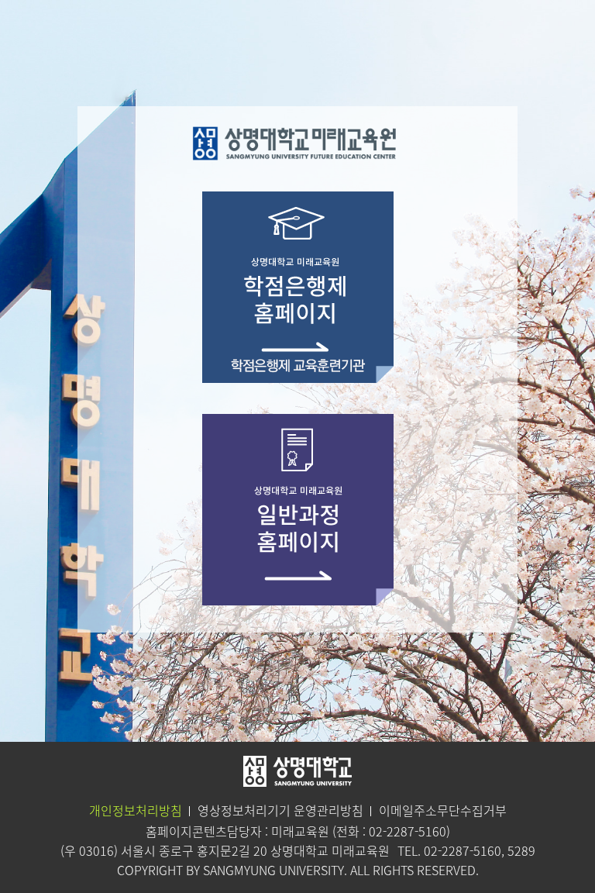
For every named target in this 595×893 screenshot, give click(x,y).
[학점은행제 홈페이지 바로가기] (298, 285)
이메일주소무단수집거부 (443, 810)
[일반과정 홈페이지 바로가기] (298, 507)
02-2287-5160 (407, 831)
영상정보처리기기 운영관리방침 (280, 810)
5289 (521, 850)
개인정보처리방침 (135, 810)
